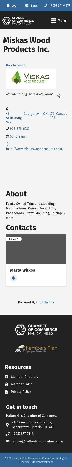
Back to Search (15, 65)
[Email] (13, 278)
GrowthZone (45, 302)
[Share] (58, 95)
